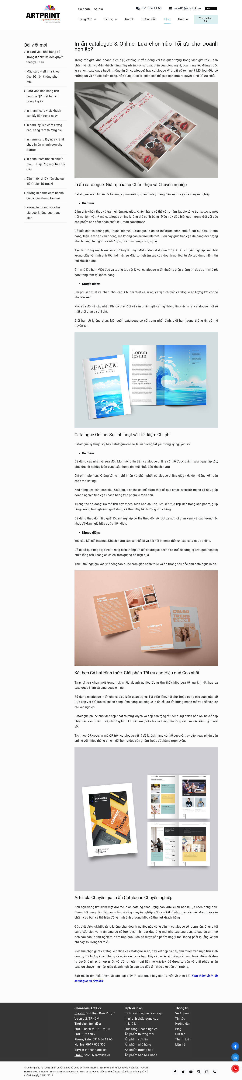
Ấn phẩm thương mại (139, 1034)
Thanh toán (183, 1039)
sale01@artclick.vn (97, 1055)
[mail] (207, 1072)
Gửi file (180, 1034)
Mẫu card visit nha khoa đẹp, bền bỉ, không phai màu (43, 77)
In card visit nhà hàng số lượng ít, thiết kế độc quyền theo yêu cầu (45, 57)
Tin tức (180, 1018)
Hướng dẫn (183, 1023)
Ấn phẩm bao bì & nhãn (141, 1055)
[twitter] (183, 1072)
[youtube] (191, 1072)
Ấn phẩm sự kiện (136, 1039)
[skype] (199, 1072)
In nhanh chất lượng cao (141, 1018)
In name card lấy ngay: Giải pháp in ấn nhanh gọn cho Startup (45, 145)
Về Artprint (182, 1013)
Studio (98, 9)
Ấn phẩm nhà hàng (138, 1044)
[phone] (215, 1072)
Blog (178, 1029)
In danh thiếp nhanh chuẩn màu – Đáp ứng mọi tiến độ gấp (45, 164)
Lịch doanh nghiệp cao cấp (143, 1013)
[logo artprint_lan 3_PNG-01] (43, 4)
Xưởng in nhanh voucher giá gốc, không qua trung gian (43, 213)
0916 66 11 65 (102, 1039)
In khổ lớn (131, 1023)
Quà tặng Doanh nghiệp (141, 1029)
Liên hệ (180, 1044)
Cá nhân (84, 9)
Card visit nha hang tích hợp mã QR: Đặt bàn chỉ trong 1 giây (42, 96)
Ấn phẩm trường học (139, 1050)
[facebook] (175, 1072)
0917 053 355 (95, 1044)
